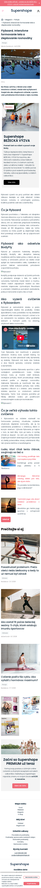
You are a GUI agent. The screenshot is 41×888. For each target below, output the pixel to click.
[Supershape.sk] (21, 11)
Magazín (21, 812)
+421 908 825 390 (20, 853)
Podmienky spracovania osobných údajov (20, 837)
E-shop (20, 814)
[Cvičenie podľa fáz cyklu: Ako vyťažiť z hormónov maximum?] (20, 659)
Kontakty (20, 842)
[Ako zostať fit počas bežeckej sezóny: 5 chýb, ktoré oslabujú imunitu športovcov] (20, 604)
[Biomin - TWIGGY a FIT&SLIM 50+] (10, 705)
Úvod (20, 808)
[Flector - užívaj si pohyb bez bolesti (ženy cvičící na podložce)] (31, 705)
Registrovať (20, 826)
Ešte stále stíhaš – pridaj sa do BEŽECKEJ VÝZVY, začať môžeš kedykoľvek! (20, 3)
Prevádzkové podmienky (20, 835)
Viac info (11, 182)
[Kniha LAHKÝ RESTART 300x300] (10, 726)
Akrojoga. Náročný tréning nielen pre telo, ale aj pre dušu (28, 479)
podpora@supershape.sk (20, 855)
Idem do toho (20, 785)
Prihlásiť (38, 11)
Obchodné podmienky (20, 840)
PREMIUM (21, 810)
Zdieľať (5, 519)
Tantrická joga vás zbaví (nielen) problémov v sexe (28, 502)
